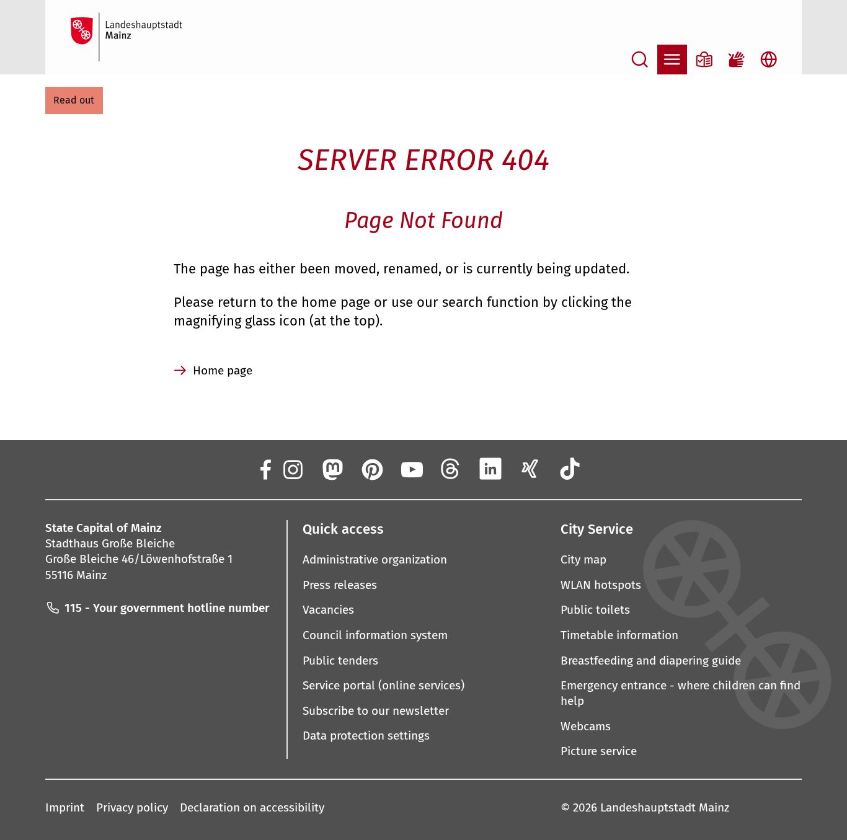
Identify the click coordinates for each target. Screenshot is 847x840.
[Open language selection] (769, 59)
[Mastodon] (332, 469)
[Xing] (530, 469)
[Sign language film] (737, 59)
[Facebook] (264, 469)
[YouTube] (411, 469)
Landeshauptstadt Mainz (664, 807)
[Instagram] (292, 469)
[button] (74, 100)
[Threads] (451, 469)
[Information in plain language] (704, 59)
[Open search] (640, 59)
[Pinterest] (371, 469)
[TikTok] (570, 469)
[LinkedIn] (490, 469)
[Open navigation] (672, 59)
